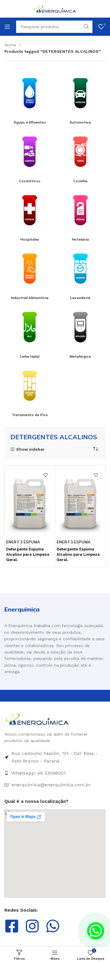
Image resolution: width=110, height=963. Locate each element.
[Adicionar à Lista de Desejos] (45, 475)
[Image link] (37, 718)
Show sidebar (30, 449)
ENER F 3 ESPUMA (23, 542)
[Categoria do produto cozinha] (80, 154)
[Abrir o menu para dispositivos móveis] (7, 27)
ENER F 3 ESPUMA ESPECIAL (73, 544)
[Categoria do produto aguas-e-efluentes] (29, 96)
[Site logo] (55, 8)
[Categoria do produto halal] (29, 330)
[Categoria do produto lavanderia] (80, 271)
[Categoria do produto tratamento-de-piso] (29, 388)
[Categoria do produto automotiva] (80, 96)
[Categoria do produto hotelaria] (80, 213)
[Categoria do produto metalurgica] (80, 330)
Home (11, 45)
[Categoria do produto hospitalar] (29, 213)
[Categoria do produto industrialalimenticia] (29, 271)
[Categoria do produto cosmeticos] (29, 154)
